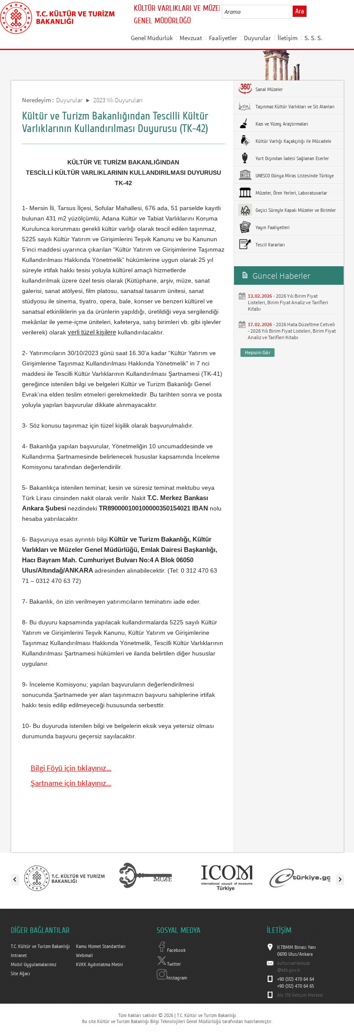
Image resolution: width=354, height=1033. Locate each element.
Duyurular (257, 38)
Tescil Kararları (269, 245)
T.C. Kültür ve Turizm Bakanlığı (40, 946)
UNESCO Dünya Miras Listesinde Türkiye (294, 176)
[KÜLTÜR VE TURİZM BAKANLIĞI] (64, 878)
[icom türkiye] (227, 878)
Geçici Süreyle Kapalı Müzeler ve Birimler (295, 210)
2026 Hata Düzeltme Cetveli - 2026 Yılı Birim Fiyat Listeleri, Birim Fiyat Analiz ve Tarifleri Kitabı (292, 330)
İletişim (287, 38)
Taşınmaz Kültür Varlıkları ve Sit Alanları (294, 107)
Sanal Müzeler (268, 89)
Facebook (176, 950)
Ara (299, 11)
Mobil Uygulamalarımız (33, 964)
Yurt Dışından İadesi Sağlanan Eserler (291, 158)
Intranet (19, 955)
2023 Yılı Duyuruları (117, 100)
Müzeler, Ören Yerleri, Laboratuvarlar (290, 193)
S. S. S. (313, 38)
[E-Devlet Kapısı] (308, 878)
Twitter (174, 964)
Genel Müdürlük (152, 38)
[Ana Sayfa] (57, 16)
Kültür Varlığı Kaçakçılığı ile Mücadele (292, 141)
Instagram (177, 978)
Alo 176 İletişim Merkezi (300, 995)
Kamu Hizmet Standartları (101, 946)
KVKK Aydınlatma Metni (99, 964)
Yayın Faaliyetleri (272, 227)
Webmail (84, 955)
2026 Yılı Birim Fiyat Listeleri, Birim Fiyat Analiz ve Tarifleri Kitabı (288, 302)
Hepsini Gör (257, 352)
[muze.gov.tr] (145, 878)
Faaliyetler (223, 38)
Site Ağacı (20, 973)
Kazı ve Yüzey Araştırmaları (281, 124)
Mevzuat (191, 38)
